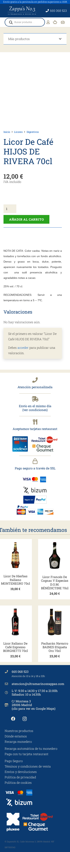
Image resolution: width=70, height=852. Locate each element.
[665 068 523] (8, 671)
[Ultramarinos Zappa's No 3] (22, 10)
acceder (23, 347)
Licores (18, 131)
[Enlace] (48, 22)
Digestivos (33, 131)
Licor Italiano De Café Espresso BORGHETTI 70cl (15, 647)
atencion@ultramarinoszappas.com (38, 684)
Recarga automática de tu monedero (31, 748)
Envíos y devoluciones (21, 772)
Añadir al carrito (26, 219)
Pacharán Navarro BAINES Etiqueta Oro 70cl (54, 647)
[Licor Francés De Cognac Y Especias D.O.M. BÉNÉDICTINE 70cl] (54, 555)
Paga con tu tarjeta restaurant (26, 754)
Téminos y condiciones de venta (28, 766)
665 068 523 (20, 671)
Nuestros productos (19, 731)
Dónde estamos (16, 736)
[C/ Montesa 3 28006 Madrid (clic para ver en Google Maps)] (8, 704)
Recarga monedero (18, 741)
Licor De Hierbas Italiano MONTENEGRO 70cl (15, 579)
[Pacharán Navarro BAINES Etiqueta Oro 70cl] (54, 622)
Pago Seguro (14, 761)
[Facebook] (13, 719)
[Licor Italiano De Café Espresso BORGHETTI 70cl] (15, 622)
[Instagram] (24, 719)
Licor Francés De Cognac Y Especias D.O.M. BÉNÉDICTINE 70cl (54, 582)
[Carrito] (63, 22)
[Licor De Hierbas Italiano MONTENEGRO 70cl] (15, 555)
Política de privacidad (20, 777)
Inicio (7, 131)
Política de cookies (18, 782)
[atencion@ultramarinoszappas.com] (8, 683)
